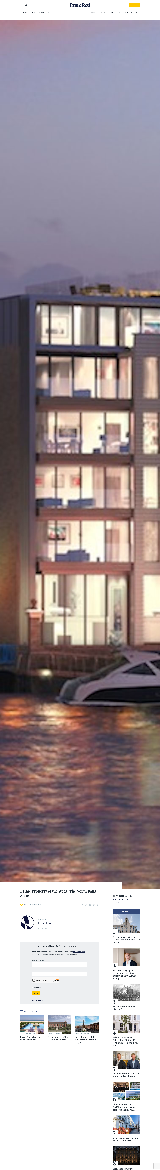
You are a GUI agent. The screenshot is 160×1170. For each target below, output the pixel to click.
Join (134, 5)
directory (33, 12)
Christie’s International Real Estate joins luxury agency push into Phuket (124, 1107)
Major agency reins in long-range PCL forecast (126, 1139)
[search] (26, 5)
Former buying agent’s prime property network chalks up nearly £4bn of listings (124, 974)
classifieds (44, 12)
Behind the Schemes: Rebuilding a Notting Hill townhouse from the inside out (125, 1041)
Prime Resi (44, 923)
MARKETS (94, 12)
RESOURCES (135, 12)
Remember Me (38, 987)
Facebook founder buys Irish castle (124, 1008)
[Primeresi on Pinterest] (94, 905)
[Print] (98, 905)
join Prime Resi (78, 951)
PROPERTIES (115, 12)
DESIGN (125, 12)
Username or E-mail (38, 960)
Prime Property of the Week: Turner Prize (58, 1038)
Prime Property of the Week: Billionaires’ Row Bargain (86, 1040)
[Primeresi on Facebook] (90, 905)
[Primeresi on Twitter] (82, 905)
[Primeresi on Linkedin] (86, 905)
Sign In (124, 5)
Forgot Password (37, 1000)
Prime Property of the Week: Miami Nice (30, 1038)
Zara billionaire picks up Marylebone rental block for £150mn (126, 940)
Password (35, 970)
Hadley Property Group (120, 899)
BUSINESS (104, 12)
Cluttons (116, 902)
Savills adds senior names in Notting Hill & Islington (126, 1075)
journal (23, 12)
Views (26, 905)
